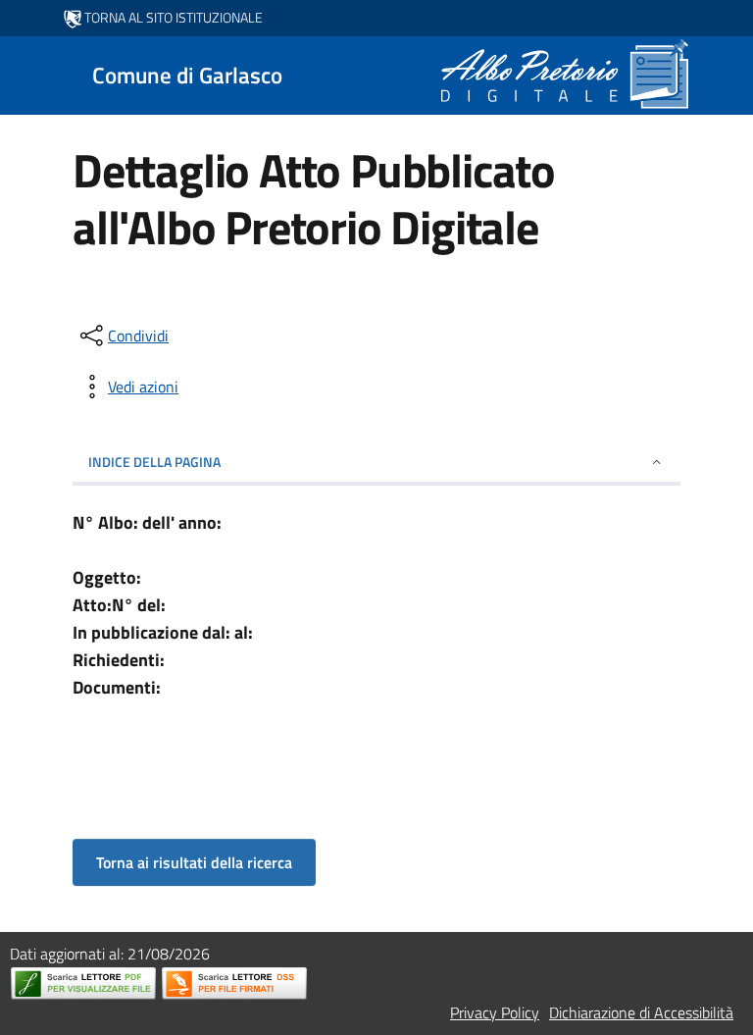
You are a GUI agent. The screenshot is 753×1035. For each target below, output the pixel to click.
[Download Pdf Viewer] (83, 983)
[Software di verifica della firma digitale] (234, 983)
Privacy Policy (494, 1012)
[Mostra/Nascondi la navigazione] (23, 73)
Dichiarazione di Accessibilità (641, 1012)
